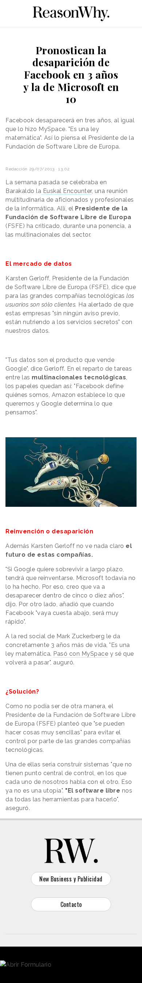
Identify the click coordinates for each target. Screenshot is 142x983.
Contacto (71, 904)
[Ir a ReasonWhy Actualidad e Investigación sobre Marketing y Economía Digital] (71, 12)
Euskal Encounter (66, 190)
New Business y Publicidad (71, 879)
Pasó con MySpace (80, 653)
